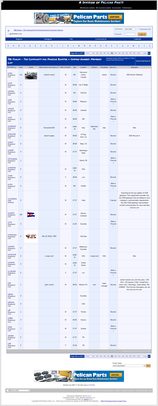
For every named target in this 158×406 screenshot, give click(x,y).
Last (145, 53)
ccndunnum (12, 126)
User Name (118, 29)
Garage (47, 39)
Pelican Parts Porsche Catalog (103, 390)
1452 (138, 53)
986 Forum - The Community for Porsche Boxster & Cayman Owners (38, 30)
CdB (9, 344)
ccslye (10, 184)
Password (118, 34)
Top (150, 390)
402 (97, 53)
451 (108, 53)
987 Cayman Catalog (103, 8)
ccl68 (10, 100)
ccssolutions (12, 198)
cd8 (9, 310)
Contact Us (87, 390)
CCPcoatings (12, 159)
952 (134, 53)
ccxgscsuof (12, 254)
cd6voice (11, 302)
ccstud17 (11, 213)
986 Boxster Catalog (87, 8)
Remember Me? (145, 29)
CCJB (10, 83)
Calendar (137, 39)
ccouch (10, 142)
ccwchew (11, 246)
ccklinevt (11, 91)
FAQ (71, 39)
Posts (21, 67)
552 (130, 53)
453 (115, 53)
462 (123, 53)
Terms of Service (142, 390)
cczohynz (11, 262)
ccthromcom (12, 235)
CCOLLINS (12, 134)
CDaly (10, 327)
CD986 (10, 318)
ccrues (10, 175)
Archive (117, 390)
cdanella (11, 336)
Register (19, 39)
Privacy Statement (128, 390)
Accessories (116, 8)
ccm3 (10, 117)
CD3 (9, 283)
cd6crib (10, 294)
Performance (126, 8)
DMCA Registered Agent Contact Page (113, 401)
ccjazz (10, 73)
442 (101, 53)
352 (93, 53)
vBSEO (86, 399)
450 (104, 53)
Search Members (142, 61)
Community (100, 39)
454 (119, 53)
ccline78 (11, 108)
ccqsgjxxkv (12, 167)
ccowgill (10, 150)
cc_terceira (12, 271)
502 (127, 53)
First (87, 53)
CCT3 (10, 222)
